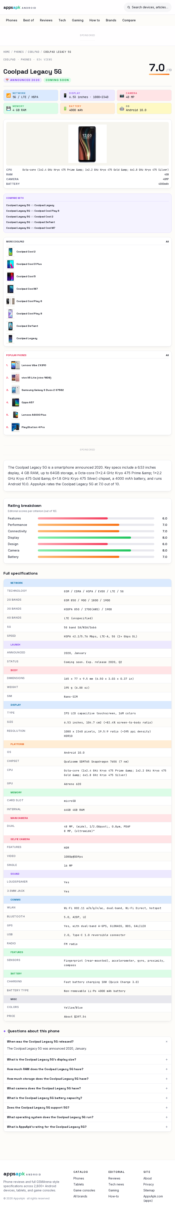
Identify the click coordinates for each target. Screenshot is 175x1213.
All (167, 241)
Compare (129, 20)
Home (6, 52)
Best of (28, 20)
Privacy (148, 1184)
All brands (80, 1196)
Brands (111, 20)
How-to (113, 1196)
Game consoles (84, 1190)
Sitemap (149, 1190)
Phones (11, 20)
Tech (62, 20)
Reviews (46, 20)
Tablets (78, 1184)
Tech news (116, 1184)
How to (94, 20)
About (147, 1178)
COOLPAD (33, 52)
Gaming (77, 20)
